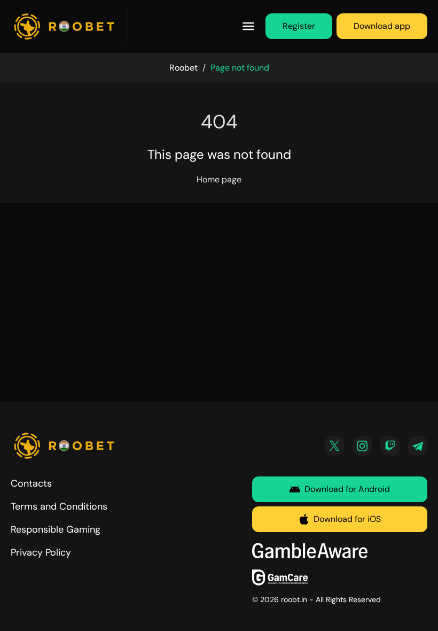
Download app (382, 26)
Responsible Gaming (55, 529)
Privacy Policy (41, 552)
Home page (219, 179)
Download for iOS (347, 519)
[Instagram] (362, 446)
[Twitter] (334, 446)
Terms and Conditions (59, 506)
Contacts (31, 483)
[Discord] (390, 446)
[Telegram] (417, 446)
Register (299, 26)
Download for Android (347, 489)
